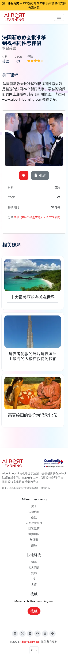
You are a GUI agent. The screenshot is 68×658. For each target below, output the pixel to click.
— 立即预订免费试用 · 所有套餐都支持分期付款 (34, 5)
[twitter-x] (22, 633)
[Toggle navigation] (59, 17)
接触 (34, 545)
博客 (34, 562)
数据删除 (34, 534)
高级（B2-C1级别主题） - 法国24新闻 (37, 217)
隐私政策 (34, 528)
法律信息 (34, 511)
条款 (34, 517)
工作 (34, 584)
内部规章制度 (34, 523)
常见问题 (34, 567)
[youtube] (37, 633)
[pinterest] (52, 633)
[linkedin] (30, 633)
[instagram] (45, 633)
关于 (34, 506)
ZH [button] (33, 650)
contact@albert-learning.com (35, 601)
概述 (42, 175)
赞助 (34, 573)
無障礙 (34, 539)
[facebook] (15, 633)
